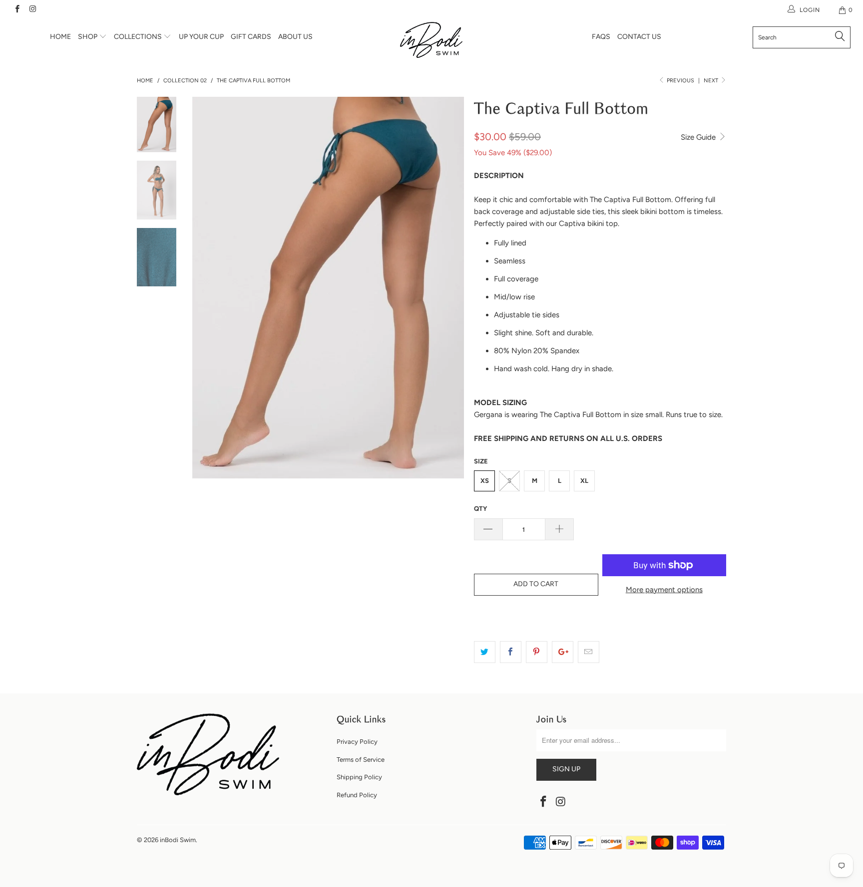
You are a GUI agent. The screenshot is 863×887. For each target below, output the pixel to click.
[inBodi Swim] (431, 40)
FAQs (601, 36)
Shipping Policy (359, 777)
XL (584, 480)
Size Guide (699, 137)
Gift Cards (251, 36)
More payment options (664, 589)
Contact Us (639, 36)
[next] (449, 287)
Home (60, 36)
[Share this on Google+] (562, 652)
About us (295, 36)
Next (712, 80)
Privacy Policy (357, 741)
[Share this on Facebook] (510, 652)
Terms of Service (361, 759)
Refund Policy (357, 795)
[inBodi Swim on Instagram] (32, 9)
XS (484, 480)
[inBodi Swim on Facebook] (16, 9)
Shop (88, 36)
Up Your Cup (201, 36)
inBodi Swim (178, 840)
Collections (138, 36)
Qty (480, 508)
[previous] (207, 287)
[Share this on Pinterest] (536, 652)
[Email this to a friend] (588, 652)
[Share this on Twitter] (484, 652)
